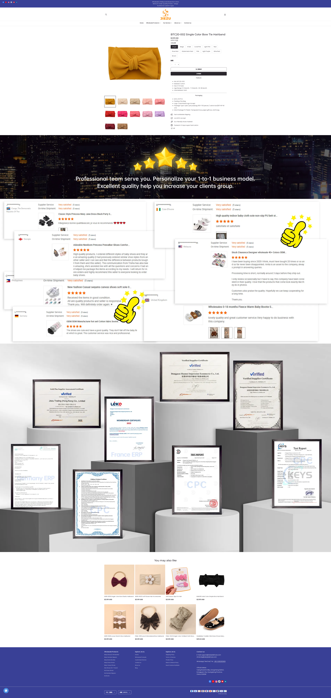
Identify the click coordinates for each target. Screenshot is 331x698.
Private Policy (169, 660)
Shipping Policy (170, 654)
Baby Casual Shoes (109, 665)
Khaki (189, 47)
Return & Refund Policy (172, 662)
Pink (198, 51)
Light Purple (206, 51)
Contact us (187, 23)
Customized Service (140, 660)
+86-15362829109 (219, 661)
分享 (174, 128)
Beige (182, 47)
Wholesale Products (140, 657)
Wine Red (217, 51)
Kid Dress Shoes (108, 670)
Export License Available (172, 665)
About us (137, 665)
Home (142, 23)
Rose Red (175, 51)
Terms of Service (170, 657)
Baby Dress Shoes (109, 662)
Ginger (174, 47)
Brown (174, 56)
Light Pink (207, 47)
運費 (177, 40)
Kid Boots (106, 676)
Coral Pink (197, 47)
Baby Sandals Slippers (110, 657)
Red (215, 47)
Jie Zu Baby (224, 693)
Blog (136, 668)
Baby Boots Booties (109, 660)
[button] (106, 14)
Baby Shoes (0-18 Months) (111, 654)
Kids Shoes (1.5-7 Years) (111, 668)
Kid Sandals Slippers (110, 673)
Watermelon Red (187, 51)
